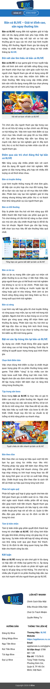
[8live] (25, 4)
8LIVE (14, 52)
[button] (3, 4)
